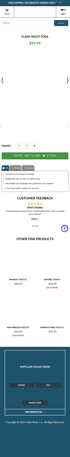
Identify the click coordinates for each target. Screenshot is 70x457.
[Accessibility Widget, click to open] (64, 228)
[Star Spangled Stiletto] (18, 308)
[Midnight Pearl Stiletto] (52, 308)
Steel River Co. (34, 422)
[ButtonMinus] (19, 146)
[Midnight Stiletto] (18, 261)
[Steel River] (35, 11)
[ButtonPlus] (34, 146)
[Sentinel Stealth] (52, 261)
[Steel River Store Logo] (35, 355)
